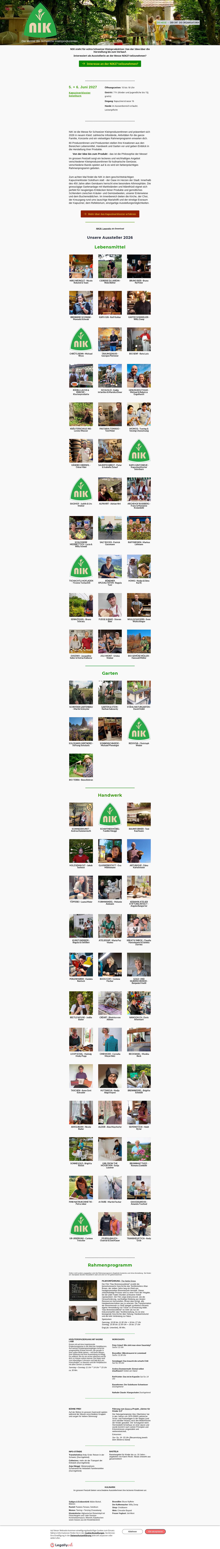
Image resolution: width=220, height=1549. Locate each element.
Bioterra (128, 1409)
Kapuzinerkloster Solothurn (80, 94)
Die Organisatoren (189, 22)
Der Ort (174, 22)
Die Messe (161, 22)
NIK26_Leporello (103, 229)
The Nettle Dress (128, 1281)
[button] (167, 22)
